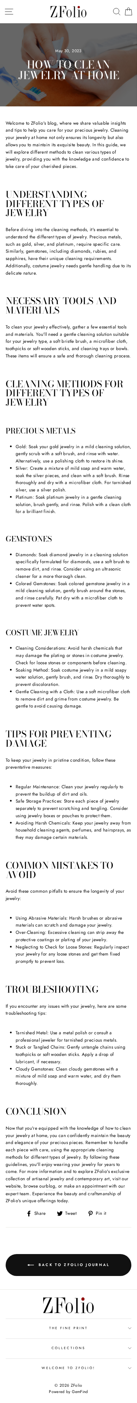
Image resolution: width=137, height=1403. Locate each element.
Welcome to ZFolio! (68, 1367)
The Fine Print (68, 1328)
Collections (68, 1347)
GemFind (80, 1392)
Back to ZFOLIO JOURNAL (73, 1264)
